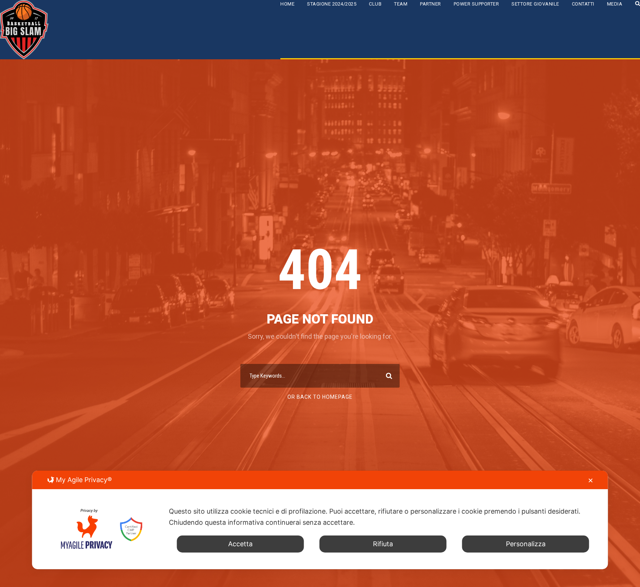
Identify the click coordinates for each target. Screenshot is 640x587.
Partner (430, 4)
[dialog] (320, 520)
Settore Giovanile (535, 4)
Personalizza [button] (526, 544)
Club (375, 4)
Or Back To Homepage (320, 397)
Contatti (583, 4)
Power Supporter (476, 4)
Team (400, 4)
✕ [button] (590, 480)
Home (287, 4)
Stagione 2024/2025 (331, 4)
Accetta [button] (240, 544)
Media (615, 4)
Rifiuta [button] (383, 544)
